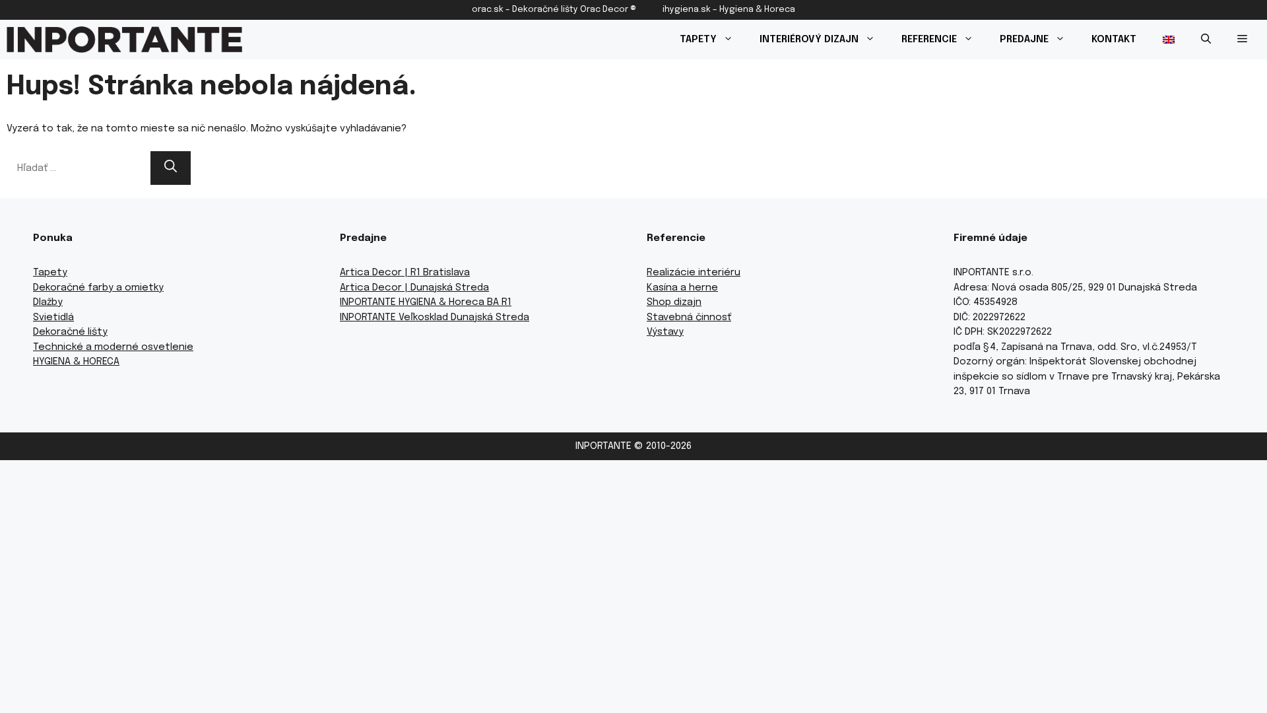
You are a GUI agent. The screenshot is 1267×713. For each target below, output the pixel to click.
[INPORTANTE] (124, 39)
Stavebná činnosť (689, 317)
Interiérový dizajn (809, 39)
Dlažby (48, 302)
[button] (1206, 39)
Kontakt (1113, 39)
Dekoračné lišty (70, 332)
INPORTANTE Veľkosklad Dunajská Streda (434, 317)
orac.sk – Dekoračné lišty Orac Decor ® (554, 9)
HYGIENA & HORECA (76, 361)
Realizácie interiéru (693, 272)
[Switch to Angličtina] (1169, 40)
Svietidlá (53, 317)
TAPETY (698, 39)
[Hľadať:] (78, 168)
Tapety (50, 272)
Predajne (1024, 39)
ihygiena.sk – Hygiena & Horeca (729, 9)
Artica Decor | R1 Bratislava (405, 272)
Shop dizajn (674, 302)
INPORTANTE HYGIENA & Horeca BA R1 (425, 302)
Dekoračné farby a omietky (98, 288)
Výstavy (665, 332)
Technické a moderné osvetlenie (113, 347)
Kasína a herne (682, 288)
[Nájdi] (170, 168)
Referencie (929, 39)
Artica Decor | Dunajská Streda (414, 288)
